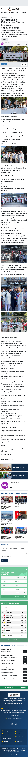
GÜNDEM (10, 17)
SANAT (18, 750)
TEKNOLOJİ (10, 751)
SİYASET (8, 750)
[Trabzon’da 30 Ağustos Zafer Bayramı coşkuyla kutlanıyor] (21, 530)
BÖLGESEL (23, 13)
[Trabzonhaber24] (13, 8)
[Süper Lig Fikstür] (26, 645)
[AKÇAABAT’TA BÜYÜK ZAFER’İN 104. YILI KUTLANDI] (21, 499)
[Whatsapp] (12, 724)
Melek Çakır (13, 484)
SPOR (4, 750)
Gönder (4, 560)
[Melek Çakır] (4, 485)
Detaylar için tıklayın (14, 640)
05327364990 (15, 715)
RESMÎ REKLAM (17, 751)
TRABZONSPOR (13, 13)
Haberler (3, 17)
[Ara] (25, 9)
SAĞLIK (23, 750)
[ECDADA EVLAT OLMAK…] (21, 515)
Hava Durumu (20, 731)
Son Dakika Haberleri (5, 742)
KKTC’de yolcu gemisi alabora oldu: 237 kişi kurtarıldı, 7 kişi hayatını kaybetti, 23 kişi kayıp (7, 522)
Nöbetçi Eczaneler (8, 731)
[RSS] (15, 724)
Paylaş (4, 64)
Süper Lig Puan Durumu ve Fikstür (6, 737)
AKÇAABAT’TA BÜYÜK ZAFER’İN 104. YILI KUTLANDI (20, 505)
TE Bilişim (18, 754)
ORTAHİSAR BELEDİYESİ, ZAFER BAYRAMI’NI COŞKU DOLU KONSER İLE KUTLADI (6, 506)
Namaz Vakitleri (8, 734)
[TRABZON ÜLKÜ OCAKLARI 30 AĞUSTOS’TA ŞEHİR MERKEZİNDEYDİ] (7, 530)
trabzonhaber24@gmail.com (15, 718)
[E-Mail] (11, 487)
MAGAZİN (13, 750)
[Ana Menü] (1, 8)
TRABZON (4, 13)
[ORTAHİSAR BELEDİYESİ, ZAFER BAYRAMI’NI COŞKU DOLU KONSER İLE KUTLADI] (7, 499)
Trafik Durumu (19, 734)
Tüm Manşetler (20, 736)
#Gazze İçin (4, 39)
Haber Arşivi (19, 741)
